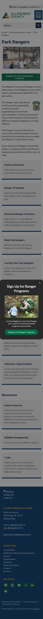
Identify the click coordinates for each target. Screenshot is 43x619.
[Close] (40, 283)
